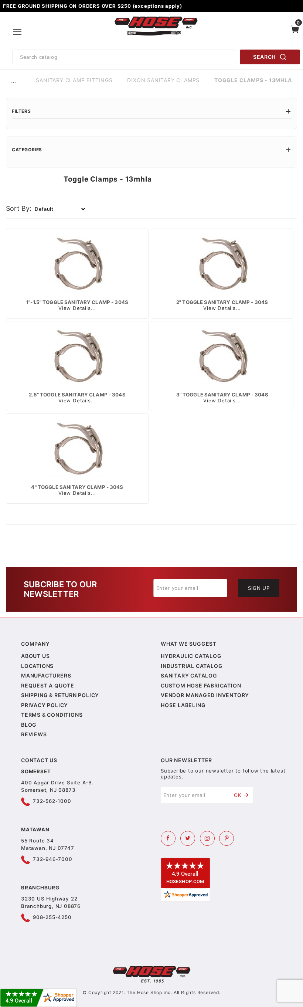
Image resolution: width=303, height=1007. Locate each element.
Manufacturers (46, 675)
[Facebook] (168, 838)
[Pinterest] (226, 838)
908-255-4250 (52, 917)
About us (35, 656)
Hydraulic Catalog (191, 656)
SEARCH (264, 57)
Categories (27, 149)
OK (237, 795)
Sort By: (18, 208)
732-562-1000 (52, 801)
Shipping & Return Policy (60, 695)
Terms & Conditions (51, 715)
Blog (29, 725)
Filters (21, 111)
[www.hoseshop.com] (156, 18)
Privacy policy (44, 705)
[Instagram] (207, 838)
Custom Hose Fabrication (201, 685)
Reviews (34, 734)
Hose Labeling (183, 705)
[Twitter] (187, 838)
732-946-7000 (52, 859)
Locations (37, 666)
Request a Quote (47, 685)
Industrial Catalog (191, 666)
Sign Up (259, 588)
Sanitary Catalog (189, 675)
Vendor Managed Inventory (205, 695)
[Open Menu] (17, 32)
